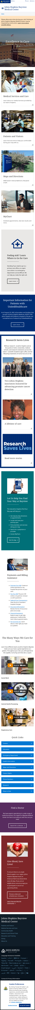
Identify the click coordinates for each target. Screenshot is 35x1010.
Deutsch (20, 968)
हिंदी (8, 973)
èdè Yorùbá (4, 965)
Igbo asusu (26, 963)
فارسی (3, 973)
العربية (14, 968)
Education (6, 749)
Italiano (25, 961)
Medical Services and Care (9, 928)
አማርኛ (10, 958)
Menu (13, 1)
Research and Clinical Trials (9, 933)
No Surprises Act (15, 622)
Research (6, 785)
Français (23, 958)
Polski (26, 968)
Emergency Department (10, 755)
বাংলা (11, 965)
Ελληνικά (4, 970)
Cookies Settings (12, 1005)
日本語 (16, 965)
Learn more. (16, 325)
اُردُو (25, 970)
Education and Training (8, 936)
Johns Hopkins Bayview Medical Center (16, 8)
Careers (5, 743)
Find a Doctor (17, 51)
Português (18, 961)
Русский (10, 961)
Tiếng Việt (4, 963)
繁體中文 (16, 958)
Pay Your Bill (14, 594)
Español (3, 958)
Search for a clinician (16, 826)
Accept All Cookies (25, 1005)
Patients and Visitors (7, 925)
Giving (3, 938)
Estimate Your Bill (15, 585)
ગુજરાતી (12, 970)
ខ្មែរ (18, 973)
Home (2, 14)
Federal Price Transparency (18, 600)
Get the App (12, 540)
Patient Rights (7, 773)
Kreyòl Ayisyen (5, 968)
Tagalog (3, 961)
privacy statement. (16, 1002)
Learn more (12, 281)
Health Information (9, 761)
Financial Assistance (16, 613)
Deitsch (13, 973)
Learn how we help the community (14, 902)
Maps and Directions (9, 767)
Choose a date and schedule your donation (16, 895)
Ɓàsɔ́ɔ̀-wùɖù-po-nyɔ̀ (15, 963)
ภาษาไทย (18, 970)
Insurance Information (17, 607)
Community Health (7, 931)
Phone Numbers (8, 779)
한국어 (22, 965)
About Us (4, 941)
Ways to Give (7, 791)
